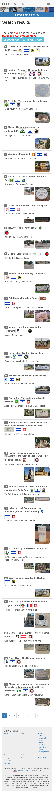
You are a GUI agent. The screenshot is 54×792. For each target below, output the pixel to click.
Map (5, 755)
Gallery (40, 755)
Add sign (7, 758)
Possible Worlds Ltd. (24, 770)
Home (5, 3)
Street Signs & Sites (27, 14)
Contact (23, 758)
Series (41, 740)
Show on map (12, 39)
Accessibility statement (8, 762)
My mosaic (42, 738)
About (23, 733)
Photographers (44, 751)
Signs (40, 733)
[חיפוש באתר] (15, 3)
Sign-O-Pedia (44, 758)
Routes (41, 749)
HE (22, 3)
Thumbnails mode (33, 39)
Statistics (24, 755)
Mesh (41, 735)
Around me (42, 747)
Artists (41, 742)
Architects (42, 745)
